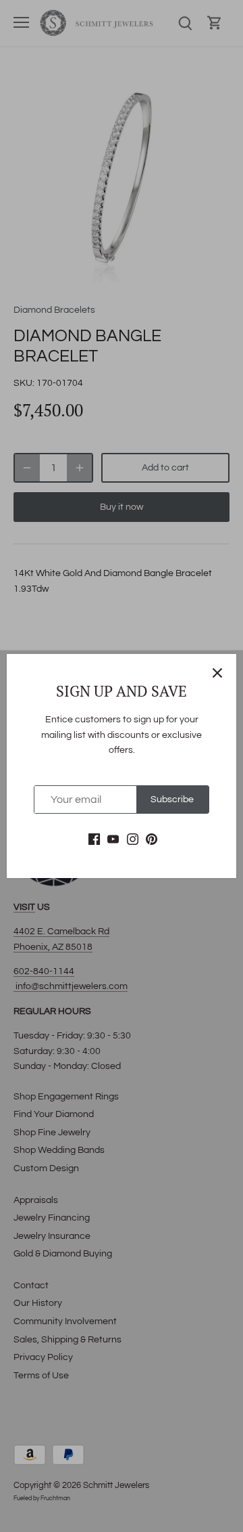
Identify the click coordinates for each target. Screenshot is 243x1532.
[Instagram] (132, 839)
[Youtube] (113, 839)
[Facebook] (94, 839)
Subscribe (172, 799)
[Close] (217, 673)
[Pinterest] (151, 839)
